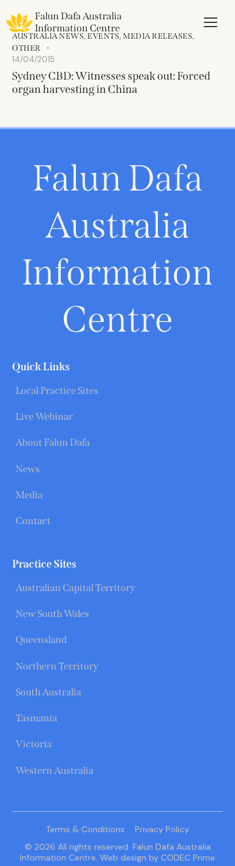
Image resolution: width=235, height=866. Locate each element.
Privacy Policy (162, 829)
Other (26, 47)
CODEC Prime (186, 857)
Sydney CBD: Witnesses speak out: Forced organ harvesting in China (111, 82)
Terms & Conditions (85, 829)
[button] (211, 22)
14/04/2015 (33, 59)
